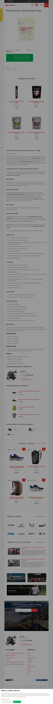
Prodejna (30, 662)
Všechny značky (40, 516)
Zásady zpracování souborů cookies (13, 662)
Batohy (29, 664)
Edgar (14, 67)
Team (29, 673)
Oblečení (30, 659)
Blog (29, 668)
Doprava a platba (9, 657)
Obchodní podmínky (10, 655)
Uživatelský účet (44, 1)
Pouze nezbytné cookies (6, 701)
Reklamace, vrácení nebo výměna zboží (14, 653)
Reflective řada (31, 657)
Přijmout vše (17, 701)
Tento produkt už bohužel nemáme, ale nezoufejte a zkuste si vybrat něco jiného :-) (21, 57)
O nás (29, 655)
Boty (29, 653)
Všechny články (40, 542)
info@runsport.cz (27, 379)
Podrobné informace (21, 696)
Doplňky (30, 670)
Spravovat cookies (5, 699)
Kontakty (7, 659)
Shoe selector (31, 666)
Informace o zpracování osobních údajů (14, 664)
